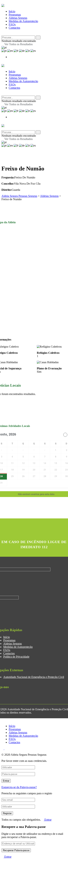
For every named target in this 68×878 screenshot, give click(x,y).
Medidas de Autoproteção (23, 21)
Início (12, 11)
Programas (15, 14)
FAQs (12, 24)
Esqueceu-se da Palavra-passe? (19, 787)
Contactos (14, 27)
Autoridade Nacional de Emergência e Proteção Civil (33, 677)
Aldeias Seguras (18, 17)
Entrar (47, 819)
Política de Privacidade (16, 656)
